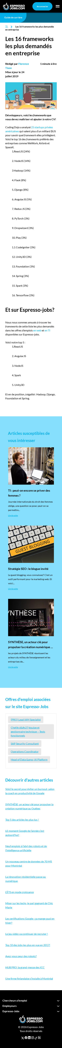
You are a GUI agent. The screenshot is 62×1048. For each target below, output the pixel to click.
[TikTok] (36, 1038)
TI (6, 26)
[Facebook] (26, 1038)
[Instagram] (32, 1038)
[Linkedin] (29, 1038)
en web (37, 330)
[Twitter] (22, 1038)
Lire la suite (13, 515)
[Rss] (39, 1038)
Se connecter (42, 6)
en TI (47, 330)
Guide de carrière (13, 17)
